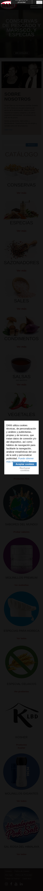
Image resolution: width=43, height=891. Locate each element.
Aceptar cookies (25, 464)
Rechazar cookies (25, 469)
